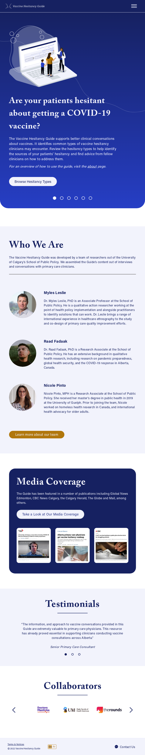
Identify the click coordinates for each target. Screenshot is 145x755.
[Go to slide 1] (54, 198)
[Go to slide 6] (90, 198)
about (91, 166)
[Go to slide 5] (83, 198)
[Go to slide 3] (69, 198)
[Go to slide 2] (61, 198)
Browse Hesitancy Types (33, 182)
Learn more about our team (36, 435)
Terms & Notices (16, 745)
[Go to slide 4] (76, 198)
